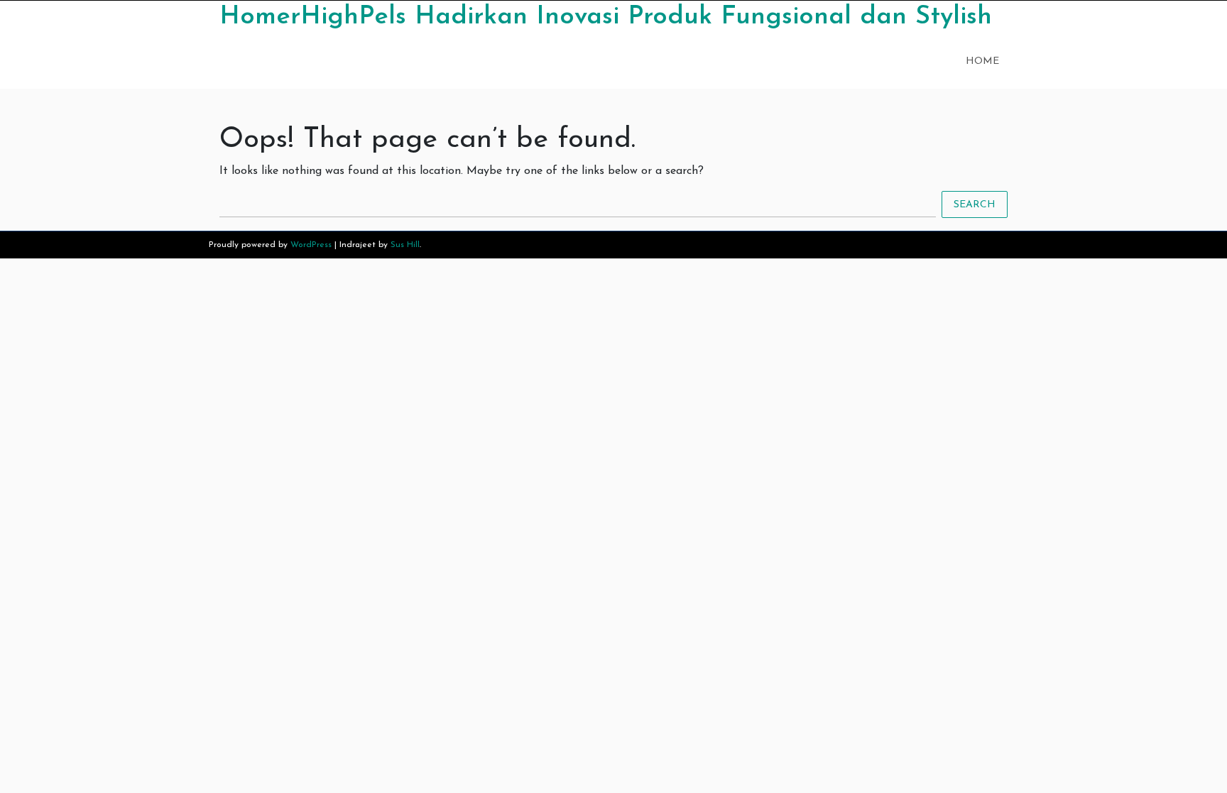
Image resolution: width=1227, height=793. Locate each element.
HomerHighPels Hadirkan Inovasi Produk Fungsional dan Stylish (605, 17)
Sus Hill (405, 245)
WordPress (311, 245)
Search (975, 204)
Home (982, 61)
